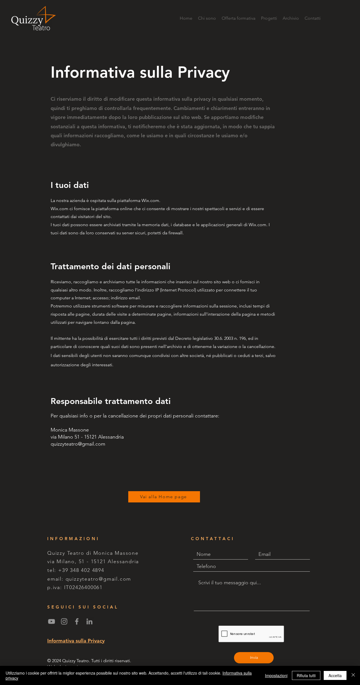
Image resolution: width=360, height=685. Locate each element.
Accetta (335, 675)
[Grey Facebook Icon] (77, 621)
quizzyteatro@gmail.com (98, 579)
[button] (269, 18)
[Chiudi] (353, 675)
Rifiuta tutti (306, 675)
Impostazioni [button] (276, 675)
